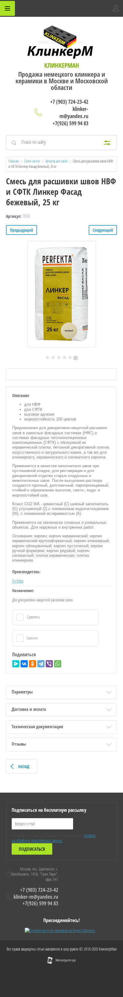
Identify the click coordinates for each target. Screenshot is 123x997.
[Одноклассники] (32, 663)
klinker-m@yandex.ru (73, 112)
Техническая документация (37, 726)
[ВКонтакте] (24, 663)
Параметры (22, 692)
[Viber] (49, 663)
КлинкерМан (61, 65)
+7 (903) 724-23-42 (69, 101)
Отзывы (19, 744)
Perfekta (17, 581)
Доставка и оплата (29, 709)
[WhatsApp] (57, 663)
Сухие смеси (32, 161)
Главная (13, 161)
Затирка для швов (56, 161)
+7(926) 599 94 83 (70, 123)
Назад (23, 766)
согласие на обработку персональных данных (54, 838)
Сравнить (33, 617)
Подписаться (32, 849)
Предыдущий (21, 230)
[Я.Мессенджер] (15, 663)
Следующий (103, 230)
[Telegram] (40, 663)
